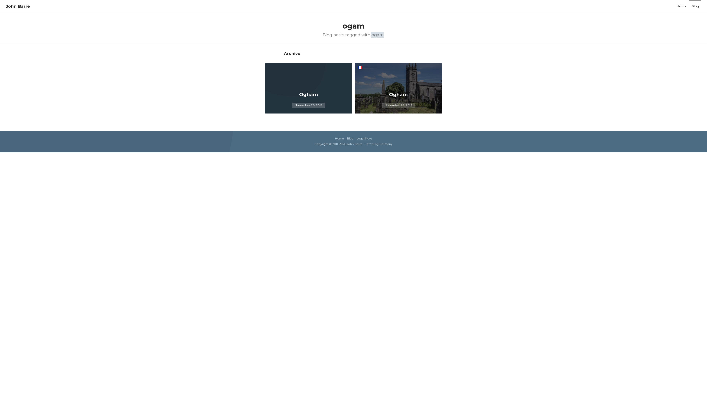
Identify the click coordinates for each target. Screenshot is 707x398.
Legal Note (364, 138)
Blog (695, 6)
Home (682, 6)
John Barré (18, 6)
